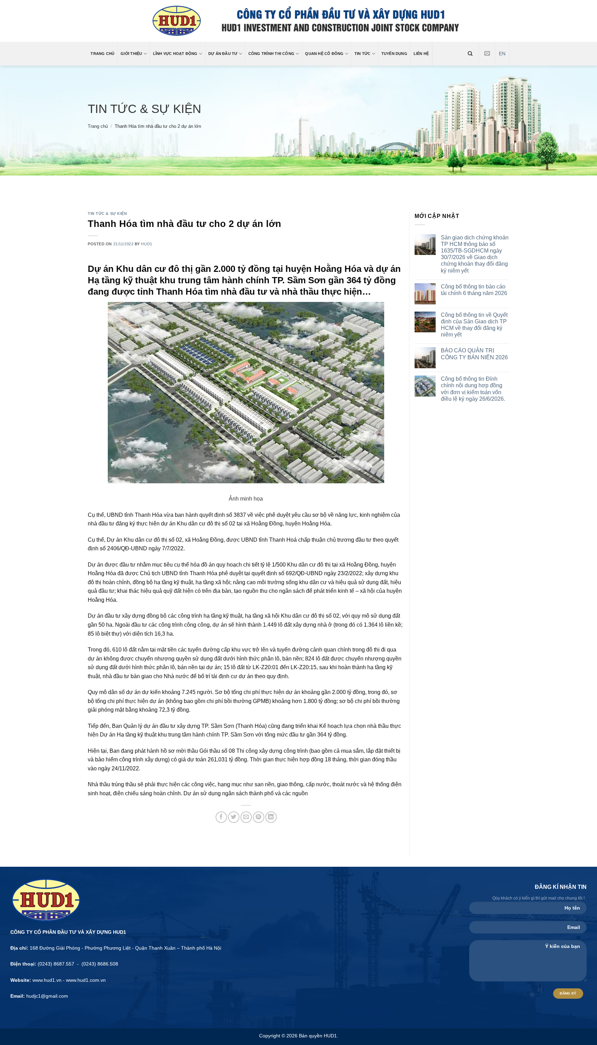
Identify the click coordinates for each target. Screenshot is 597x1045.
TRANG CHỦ (102, 53)
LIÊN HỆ (421, 53)
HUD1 (146, 244)
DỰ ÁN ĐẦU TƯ (223, 53)
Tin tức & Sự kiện (144, 108)
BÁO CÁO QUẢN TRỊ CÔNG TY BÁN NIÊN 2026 (474, 354)
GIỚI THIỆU (131, 53)
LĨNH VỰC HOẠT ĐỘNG (175, 53)
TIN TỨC (362, 53)
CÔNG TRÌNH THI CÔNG (271, 53)
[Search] (470, 53)
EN (502, 53)
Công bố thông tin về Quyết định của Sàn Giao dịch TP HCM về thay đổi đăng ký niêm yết (474, 325)
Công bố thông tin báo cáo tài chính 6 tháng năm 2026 (474, 290)
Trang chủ (98, 126)
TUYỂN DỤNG (394, 53)
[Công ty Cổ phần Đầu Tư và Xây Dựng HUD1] (298, 21)
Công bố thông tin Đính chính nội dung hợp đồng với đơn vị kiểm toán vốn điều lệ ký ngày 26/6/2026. (473, 389)
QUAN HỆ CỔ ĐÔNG (324, 53)
